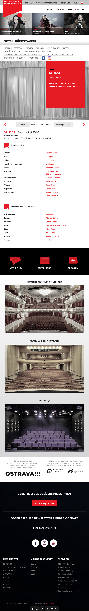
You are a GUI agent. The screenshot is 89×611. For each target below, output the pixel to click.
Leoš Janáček (5, 33)
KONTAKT (7, 587)
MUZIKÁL (81, 9)
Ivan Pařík (50, 160)
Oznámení (62, 587)
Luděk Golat (51, 240)
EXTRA (6, 577)
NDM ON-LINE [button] (65, 3)
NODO (20, 51)
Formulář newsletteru (44, 528)
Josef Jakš (50, 189)
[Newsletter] (51, 608)
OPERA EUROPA (47, 51)
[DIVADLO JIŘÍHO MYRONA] (44, 369)
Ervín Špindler (52, 185)
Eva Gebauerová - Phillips (56, 225)
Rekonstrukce (63, 577)
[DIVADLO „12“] (44, 428)
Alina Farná (50, 229)
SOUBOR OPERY (42, 48)
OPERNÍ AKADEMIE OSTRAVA (15, 58)
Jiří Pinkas (50, 164)
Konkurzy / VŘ (64, 567)
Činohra (34, 567)
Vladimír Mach (52, 214)
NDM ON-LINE (9, 571)
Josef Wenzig (51, 153)
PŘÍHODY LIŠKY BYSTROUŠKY (12, 31)
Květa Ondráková (53, 178)
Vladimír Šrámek (53, 168)
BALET (71, 9)
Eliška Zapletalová (53, 174)
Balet (33, 571)
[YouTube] (37, 608)
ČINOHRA (60, 9)
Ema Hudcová (52, 192)
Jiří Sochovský (52, 171)
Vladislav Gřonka (53, 236)
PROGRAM (8, 48)
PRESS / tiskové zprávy (67, 564)
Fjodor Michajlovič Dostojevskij (42, 33)
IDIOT (35, 31)
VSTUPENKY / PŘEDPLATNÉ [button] (46, 3)
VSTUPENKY (16, 268)
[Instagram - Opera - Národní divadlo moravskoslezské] (49, 58)
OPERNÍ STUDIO (10, 51)
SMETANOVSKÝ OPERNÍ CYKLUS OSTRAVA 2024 (23, 55)
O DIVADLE (7, 574)
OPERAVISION (33, 58)
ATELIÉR (6, 581)
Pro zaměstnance (65, 584)
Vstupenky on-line (44, 503)
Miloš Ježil (50, 233)
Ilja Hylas (50, 156)
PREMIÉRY (30, 48)
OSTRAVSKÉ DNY (32, 51)
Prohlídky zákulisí (65, 574)
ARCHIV (6, 584)
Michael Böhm (52, 218)
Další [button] (75, 3)
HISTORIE (66, 48)
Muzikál (34, 574)
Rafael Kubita (51, 222)
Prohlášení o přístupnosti (68, 591)
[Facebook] (32, 608)
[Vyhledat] (46, 608)
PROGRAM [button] (29, 3)
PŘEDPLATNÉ (44, 268)
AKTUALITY (55, 48)
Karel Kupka (51, 181)
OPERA (49, 9)
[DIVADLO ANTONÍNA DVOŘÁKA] (44, 309)
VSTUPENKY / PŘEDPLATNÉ (15, 567)
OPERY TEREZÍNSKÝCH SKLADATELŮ (58, 55)
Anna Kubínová (52, 195)
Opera (33, 564)
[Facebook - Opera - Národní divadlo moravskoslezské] (43, 58)
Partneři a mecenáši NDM (68, 581)
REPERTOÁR (19, 48)
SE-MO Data (49, 603)
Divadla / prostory (65, 571)
